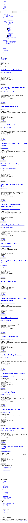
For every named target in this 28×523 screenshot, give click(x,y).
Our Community (9, 44)
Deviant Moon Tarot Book (9, 318)
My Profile (5, 487)
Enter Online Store (9, 16)
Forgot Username (6, 482)
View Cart (8, 15)
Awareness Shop (4, 10)
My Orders (5, 486)
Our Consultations (9, 20)
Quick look (3, 83)
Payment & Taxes (6, 504)
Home (4, 1)
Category (2, 60)
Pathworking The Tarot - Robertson (12, 225)
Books (4, 52)
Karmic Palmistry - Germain (10, 409)
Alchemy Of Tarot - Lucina (10, 125)
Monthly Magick (6, 494)
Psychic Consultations (7, 17)
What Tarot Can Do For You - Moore (13, 428)
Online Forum (6, 498)
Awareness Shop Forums (11, 37)
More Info (5, 40)
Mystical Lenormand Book (9, 336)
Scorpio (10, 31)
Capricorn (10, 34)
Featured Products (7, 467)
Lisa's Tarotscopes (9, 22)
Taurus (9, 24)
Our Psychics (8, 19)
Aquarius (10, 35)
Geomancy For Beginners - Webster (13, 373)
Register (5, 3)
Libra (9, 30)
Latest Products (6, 468)
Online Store (5, 14)
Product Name (3, 59)
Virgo (9, 29)
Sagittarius (10, 33)
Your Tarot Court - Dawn (9, 243)
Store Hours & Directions (11, 41)
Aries (9, 23)
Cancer (9, 27)
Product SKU (3, 58)
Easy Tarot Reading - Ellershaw (11, 355)
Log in (4, 2)
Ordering (2, 62)
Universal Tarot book (8, 392)
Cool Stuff (5, 21)
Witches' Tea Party (7, 497)
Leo (9, 28)
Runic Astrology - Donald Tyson (11, 70)
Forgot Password (6, 484)
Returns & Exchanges (7, 506)
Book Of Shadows (7, 493)
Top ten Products (6, 470)
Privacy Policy (9, 43)
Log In (4, 481)
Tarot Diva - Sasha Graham (10, 106)
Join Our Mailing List (10, 42)
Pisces (9, 36)
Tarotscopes (5, 496)
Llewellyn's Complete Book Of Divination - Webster (11, 205)
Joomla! (2, 520)
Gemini (9, 26)
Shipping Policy (6, 505)
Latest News (8, 38)
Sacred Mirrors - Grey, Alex (10, 281)
